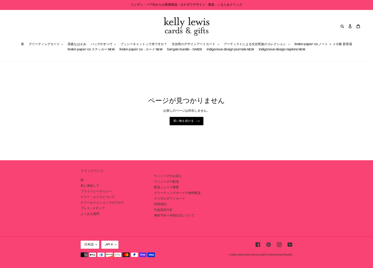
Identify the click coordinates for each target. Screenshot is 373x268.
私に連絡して (90, 185)
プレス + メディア (93, 208)
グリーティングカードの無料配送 (177, 193)
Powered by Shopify (280, 255)
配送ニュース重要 (166, 187)
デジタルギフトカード (169, 198)
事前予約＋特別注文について (174, 215)
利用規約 (160, 204)
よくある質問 (90, 214)
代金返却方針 (163, 210)
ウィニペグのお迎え (168, 176)
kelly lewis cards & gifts (252, 255)
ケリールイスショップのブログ (102, 202)
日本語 (89, 244)
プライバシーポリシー (96, 191)
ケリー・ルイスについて (98, 197)
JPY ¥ (109, 244)
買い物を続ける (183, 121)
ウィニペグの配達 (166, 181)
